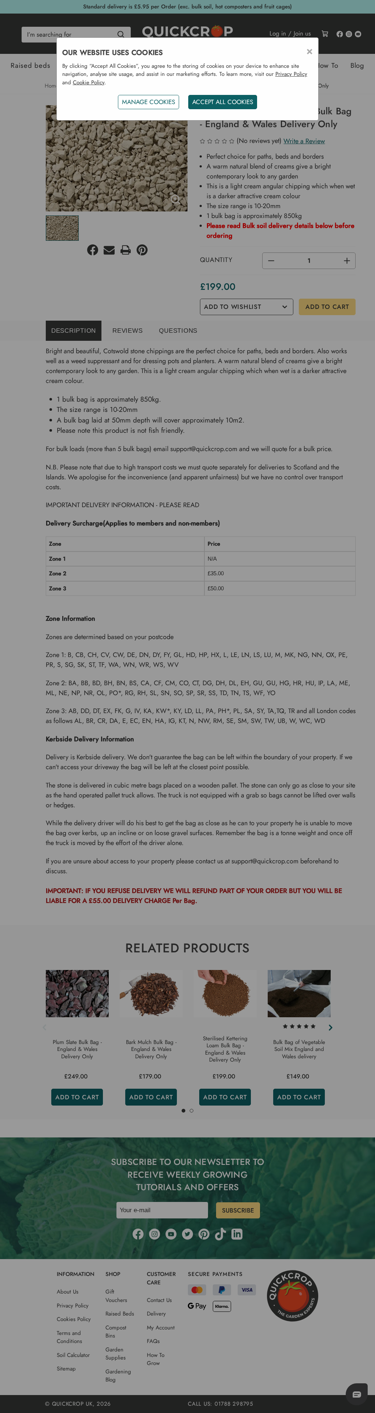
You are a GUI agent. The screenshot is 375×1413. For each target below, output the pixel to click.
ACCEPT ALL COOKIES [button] (222, 101)
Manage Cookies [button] (148, 101)
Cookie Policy (88, 82)
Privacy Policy (291, 74)
